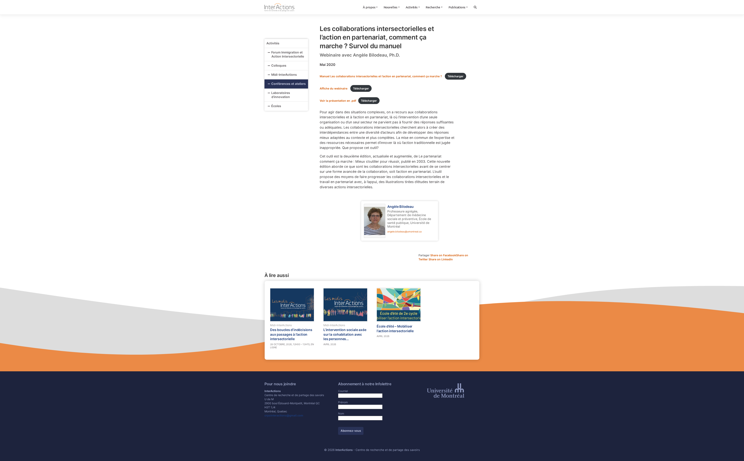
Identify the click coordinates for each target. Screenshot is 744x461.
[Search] (475, 7)
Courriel (343, 391)
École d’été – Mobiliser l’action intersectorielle (395, 328)
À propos (369, 7)
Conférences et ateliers (288, 84)
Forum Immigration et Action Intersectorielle (288, 54)
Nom (341, 413)
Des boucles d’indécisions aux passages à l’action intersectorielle (291, 334)
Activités (412, 7)
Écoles (276, 106)
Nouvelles (390, 7)
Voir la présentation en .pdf (338, 100)
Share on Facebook (443, 255)
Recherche (433, 7)
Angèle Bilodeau (400, 207)
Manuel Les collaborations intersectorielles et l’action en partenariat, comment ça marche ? (381, 76)
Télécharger (455, 76)
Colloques (278, 65)
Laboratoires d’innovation (280, 95)
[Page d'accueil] (279, 7)
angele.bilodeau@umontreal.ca (404, 231)
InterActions (344, 450)
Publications (457, 7)
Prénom (343, 402)
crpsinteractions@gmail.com (283, 415)
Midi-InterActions (284, 75)
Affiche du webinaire (334, 88)
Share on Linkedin (441, 259)
